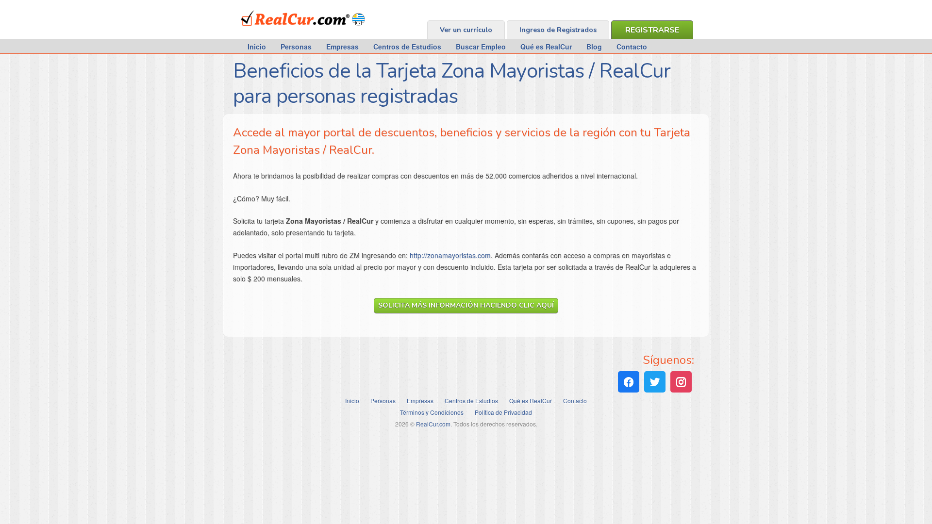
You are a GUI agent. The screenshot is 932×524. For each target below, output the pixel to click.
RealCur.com (281, 31)
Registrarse (652, 30)
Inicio (257, 46)
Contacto (631, 46)
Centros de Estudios (407, 46)
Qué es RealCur (546, 46)
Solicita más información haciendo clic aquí (466, 305)
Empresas (342, 46)
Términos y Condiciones (432, 412)
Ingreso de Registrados (558, 29)
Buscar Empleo (481, 46)
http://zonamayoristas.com (450, 255)
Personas (296, 46)
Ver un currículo (466, 29)
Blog (594, 46)
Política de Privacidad (503, 412)
